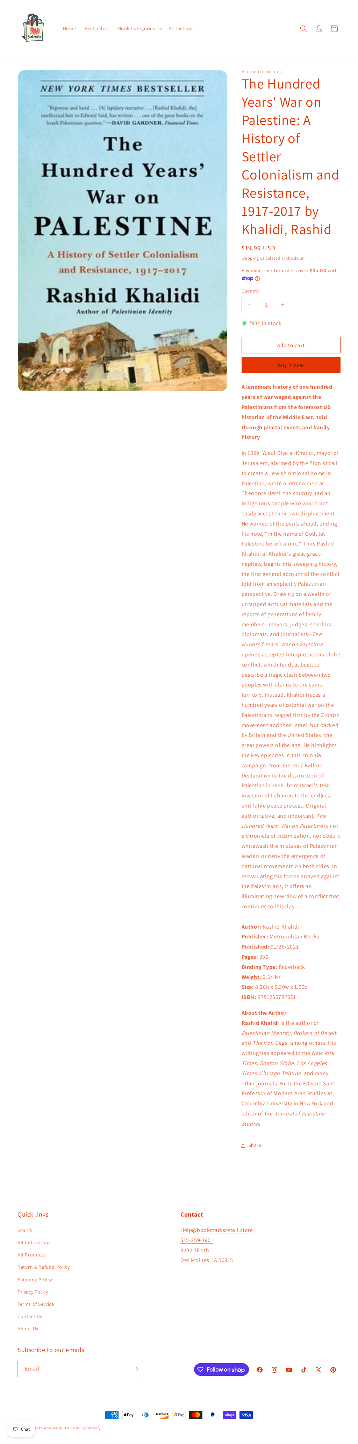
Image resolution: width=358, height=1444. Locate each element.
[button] (139, 28)
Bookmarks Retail (48, 1427)
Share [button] (255, 1145)
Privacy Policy (32, 1292)
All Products (31, 1255)
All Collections (34, 1242)
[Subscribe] (135, 1369)
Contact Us (29, 1316)
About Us (27, 1328)
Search (25, 1230)
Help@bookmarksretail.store (216, 1230)
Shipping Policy (34, 1279)
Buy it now (291, 365)
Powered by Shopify (83, 1427)
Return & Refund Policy (43, 1267)
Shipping (250, 258)
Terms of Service (35, 1304)
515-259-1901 (196, 1240)
